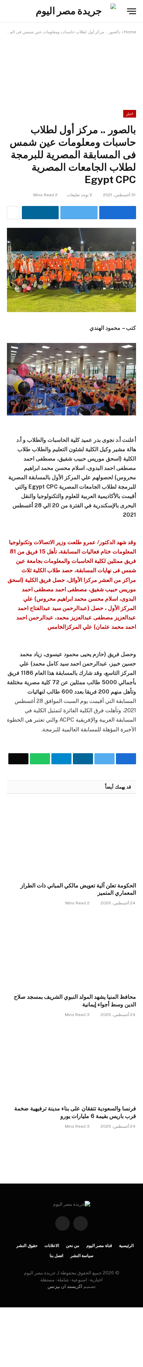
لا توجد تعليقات (79, 194)
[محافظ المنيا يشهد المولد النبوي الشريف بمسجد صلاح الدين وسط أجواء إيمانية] (71, 951)
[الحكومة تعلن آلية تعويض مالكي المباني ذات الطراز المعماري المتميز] (71, 839)
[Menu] (131, 11)
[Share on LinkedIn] (40, 212)
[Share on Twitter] (78, 212)
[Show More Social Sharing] (13, 212)
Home (130, 31)
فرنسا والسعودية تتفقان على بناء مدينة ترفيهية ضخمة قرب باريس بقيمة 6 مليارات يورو (75, 1112)
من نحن (72, 1245)
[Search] (10, 11)
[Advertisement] (71, 67)
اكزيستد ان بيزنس (65, 1286)
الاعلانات (51, 1245)
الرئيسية (126, 1245)
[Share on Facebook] (117, 212)
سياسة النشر (82, 1255)
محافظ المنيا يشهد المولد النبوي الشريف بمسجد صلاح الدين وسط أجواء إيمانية (75, 1001)
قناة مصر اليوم (99, 1245)
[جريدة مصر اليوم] (71, 11)
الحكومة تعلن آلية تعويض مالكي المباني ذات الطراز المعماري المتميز (78, 889)
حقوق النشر (26, 1245)
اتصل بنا (57, 1255)
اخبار (129, 114)
